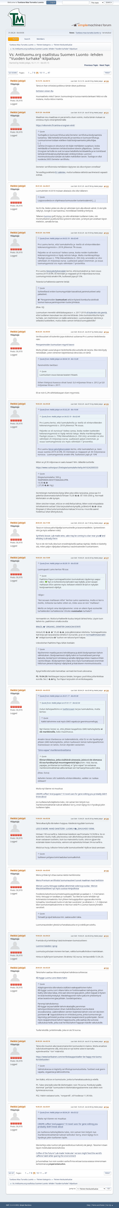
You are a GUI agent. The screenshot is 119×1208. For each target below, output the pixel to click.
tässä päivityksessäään (56, 271)
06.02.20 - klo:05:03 (43, 332)
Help (88, 1205)
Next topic (105, 65)
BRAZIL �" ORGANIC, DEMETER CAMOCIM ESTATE (58, 626)
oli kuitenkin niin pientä (96, 312)
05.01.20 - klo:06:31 (43, 186)
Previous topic (91, 65)
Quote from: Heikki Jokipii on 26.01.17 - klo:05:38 (59, 696)
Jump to (72, 1188)
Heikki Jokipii (18, 80)
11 (44, 72)
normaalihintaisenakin (96, 634)
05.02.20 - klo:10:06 (43, 233)
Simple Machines (25, 1205)
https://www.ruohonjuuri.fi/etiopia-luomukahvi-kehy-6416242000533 (67, 467)
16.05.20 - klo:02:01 (43, 1107)
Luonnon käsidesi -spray (46, 946)
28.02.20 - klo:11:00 (43, 523)
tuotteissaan (68, 709)
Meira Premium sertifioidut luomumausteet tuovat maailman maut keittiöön (70, 880)
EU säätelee (60, 172)
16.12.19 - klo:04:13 (43, 81)
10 (40, 72)
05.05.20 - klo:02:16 (43, 1041)
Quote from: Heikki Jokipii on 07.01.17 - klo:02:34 (61, 703)
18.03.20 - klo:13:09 (43, 558)
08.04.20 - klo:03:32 (43, 690)
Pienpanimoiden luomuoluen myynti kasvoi (55, 344)
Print (107, 73)
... (31, 72)
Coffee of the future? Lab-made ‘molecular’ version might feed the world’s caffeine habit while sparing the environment (69, 1154)
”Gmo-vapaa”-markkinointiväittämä (54, 750)
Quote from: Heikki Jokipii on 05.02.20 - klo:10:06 (59, 409)
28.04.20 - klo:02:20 (43, 968)
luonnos (47, 216)
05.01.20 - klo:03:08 (43, 112)
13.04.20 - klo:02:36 (43, 818)
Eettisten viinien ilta (44, 91)
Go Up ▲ (109, 1205)
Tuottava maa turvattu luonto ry (88, 33)
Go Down (13, 73)
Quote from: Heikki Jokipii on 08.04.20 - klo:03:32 (59, 1112)
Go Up (11, 1173)
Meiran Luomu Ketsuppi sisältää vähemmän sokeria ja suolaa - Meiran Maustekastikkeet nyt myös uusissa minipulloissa (66, 887)
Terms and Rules (98, 1205)
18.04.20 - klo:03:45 (43, 870)
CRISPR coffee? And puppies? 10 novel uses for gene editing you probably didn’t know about (71, 795)
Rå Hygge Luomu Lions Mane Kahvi (51, 978)
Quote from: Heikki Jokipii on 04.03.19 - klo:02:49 (59, 238)
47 (49, 72)
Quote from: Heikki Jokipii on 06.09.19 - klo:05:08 (59, 563)
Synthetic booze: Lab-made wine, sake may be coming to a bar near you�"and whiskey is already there (70, 537)
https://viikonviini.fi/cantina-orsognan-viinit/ (55, 125)
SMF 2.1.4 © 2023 (12, 1205)
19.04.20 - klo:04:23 (43, 936)
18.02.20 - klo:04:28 (43, 404)
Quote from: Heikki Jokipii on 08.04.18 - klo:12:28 (59, 359)
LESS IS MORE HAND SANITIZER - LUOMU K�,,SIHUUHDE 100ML (65, 828)
